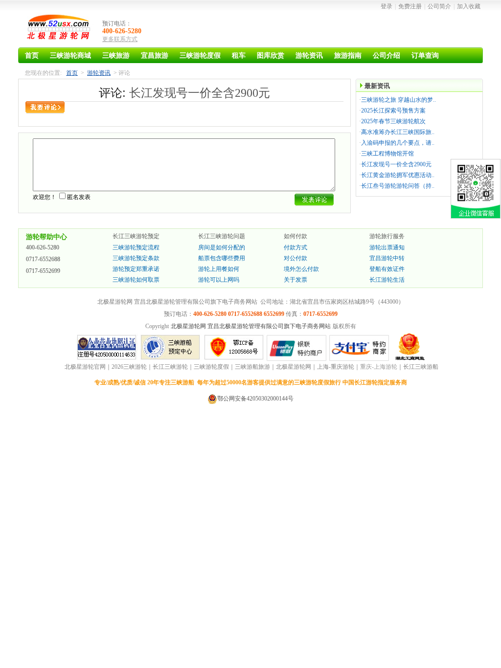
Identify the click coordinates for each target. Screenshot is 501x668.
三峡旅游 (116, 55)
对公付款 (295, 258)
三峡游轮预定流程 (136, 247)
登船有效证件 (387, 269)
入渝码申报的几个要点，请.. (397, 142)
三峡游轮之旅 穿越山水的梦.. (398, 99)
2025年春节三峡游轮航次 (393, 121)
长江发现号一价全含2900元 (396, 164)
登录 (386, 6)
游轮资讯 (309, 55)
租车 (239, 55)
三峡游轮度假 (200, 55)
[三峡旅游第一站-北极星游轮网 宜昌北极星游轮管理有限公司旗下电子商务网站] (59, 29)
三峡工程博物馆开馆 (387, 153)
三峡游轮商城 (70, 55)
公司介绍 (386, 55)
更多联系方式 (119, 39)
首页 (32, 55)
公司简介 (439, 6)
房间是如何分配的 (221, 247)
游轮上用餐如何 (218, 269)
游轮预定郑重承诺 (136, 269)
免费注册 (410, 6)
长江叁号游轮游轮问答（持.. (397, 185)
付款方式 (295, 247)
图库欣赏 (270, 55)
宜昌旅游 (154, 55)
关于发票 (295, 279)
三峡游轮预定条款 (136, 258)
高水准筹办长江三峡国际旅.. (397, 132)
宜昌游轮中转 (387, 258)
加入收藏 (468, 6)
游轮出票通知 (387, 247)
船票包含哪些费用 (221, 258)
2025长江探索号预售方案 (393, 110)
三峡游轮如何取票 (136, 279)
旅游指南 (348, 55)
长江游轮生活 (387, 279)
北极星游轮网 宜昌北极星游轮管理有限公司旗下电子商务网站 (251, 326)
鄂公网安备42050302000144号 (255, 398)
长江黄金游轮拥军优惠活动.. (397, 175)
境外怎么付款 (301, 269)
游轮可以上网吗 (218, 279)
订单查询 (425, 55)
